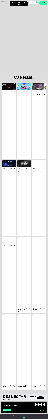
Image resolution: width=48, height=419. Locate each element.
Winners (35, 408)
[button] (37, 2)
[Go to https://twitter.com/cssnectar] (36, 404)
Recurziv (4, 169)
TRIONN (4, 92)
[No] (46, 416)
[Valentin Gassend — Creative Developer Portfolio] (39, 160)
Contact (43, 408)
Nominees (30, 408)
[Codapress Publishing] (24, 160)
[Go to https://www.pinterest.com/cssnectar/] (41, 404)
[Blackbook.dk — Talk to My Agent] (9, 237)
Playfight (35, 309)
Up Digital (4, 386)
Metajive (34, 386)
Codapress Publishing (22, 169)
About (39, 408)
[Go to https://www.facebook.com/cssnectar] (39, 404)
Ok (24, 417)
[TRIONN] (9, 83)
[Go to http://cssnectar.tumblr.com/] (44, 404)
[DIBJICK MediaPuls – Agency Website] (39, 83)
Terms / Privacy (41, 410)
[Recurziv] (9, 160)
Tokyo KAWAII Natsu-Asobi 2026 (23, 92)
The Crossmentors (21, 309)
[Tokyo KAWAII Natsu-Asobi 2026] (24, 83)
